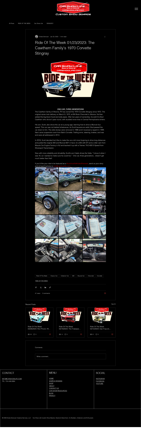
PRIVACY (52, 396)
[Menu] (136, 9)
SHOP (51, 383)
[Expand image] (46, 179)
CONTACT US (54, 388)
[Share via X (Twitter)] (41, 287)
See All (113, 304)
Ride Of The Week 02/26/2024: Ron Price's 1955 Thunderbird (39, 327)
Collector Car (65, 276)
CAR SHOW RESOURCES (58, 391)
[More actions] (105, 36)
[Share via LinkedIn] (45, 287)
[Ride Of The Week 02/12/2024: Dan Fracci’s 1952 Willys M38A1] (101, 315)
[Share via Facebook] (36, 287)
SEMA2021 (50, 23)
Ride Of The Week (41, 276)
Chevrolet (91, 276)
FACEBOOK (100, 381)
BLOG (51, 393)
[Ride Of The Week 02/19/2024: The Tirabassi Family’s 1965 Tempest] (70, 315)
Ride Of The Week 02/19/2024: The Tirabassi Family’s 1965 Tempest (69, 327)
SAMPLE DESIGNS (55, 381)
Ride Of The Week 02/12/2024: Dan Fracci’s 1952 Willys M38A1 (99, 327)
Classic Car (54, 276)
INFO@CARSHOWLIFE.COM (12, 379)
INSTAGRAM (100, 379)
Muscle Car (81, 276)
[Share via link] (50, 287)
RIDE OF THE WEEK (24, 23)
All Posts (11, 23)
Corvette (99, 276)
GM (73, 276)
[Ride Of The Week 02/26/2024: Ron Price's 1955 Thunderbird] (39, 315)
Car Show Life (38, 23)
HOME (51, 378)
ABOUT (51, 386)
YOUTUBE (99, 384)
